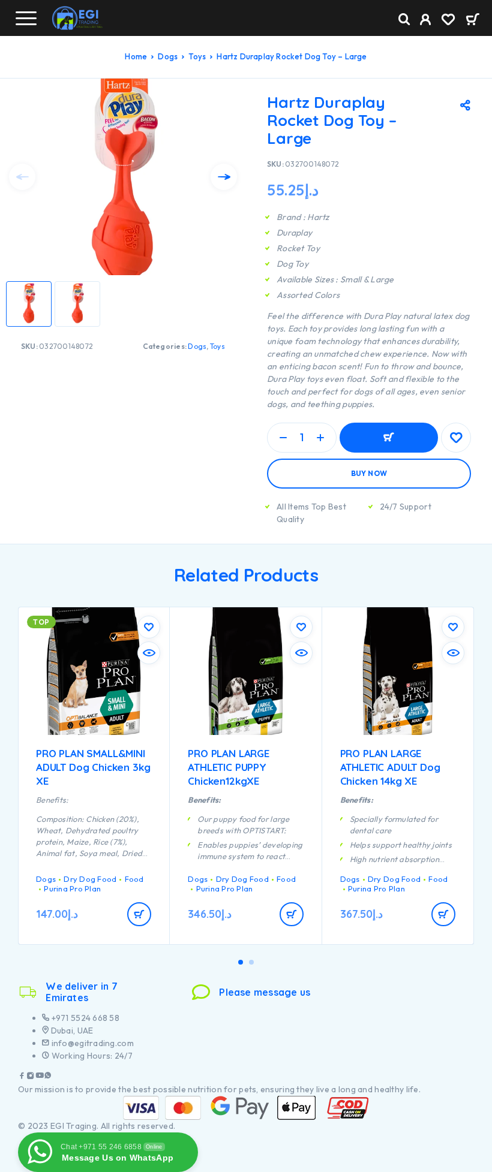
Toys (197, 56)
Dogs (168, 56)
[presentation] (22, 177)
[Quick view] (148, 652)
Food (134, 879)
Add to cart (389, 438)
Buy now (369, 473)
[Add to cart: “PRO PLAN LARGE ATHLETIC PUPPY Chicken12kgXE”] (292, 914)
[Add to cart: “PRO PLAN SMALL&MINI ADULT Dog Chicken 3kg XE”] (139, 914)
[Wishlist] (448, 21)
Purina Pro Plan (72, 888)
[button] (240, 962)
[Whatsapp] (48, 1077)
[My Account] (425, 21)
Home (136, 56)
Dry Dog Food (90, 879)
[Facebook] (22, 1077)
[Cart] (472, 20)
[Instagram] (30, 1077)
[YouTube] (39, 1077)
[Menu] (26, 18)
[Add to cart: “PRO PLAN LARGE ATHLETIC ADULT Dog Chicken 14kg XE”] (443, 914)
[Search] (404, 19)
